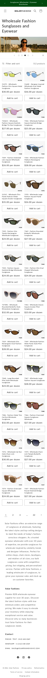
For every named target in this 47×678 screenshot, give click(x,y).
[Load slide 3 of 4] (25, 55)
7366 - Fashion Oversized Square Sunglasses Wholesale (34, 417)
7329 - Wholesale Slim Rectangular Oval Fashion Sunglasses (11, 344)
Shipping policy (24, 676)
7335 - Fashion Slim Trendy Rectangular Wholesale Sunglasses (10, 233)
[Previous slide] (14, 55)
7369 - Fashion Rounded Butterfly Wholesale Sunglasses (33, 233)
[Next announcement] (42, 3)
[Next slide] (33, 55)
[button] (5, 11)
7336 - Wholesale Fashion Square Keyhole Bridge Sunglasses (34, 123)
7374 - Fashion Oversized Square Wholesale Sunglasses (11, 491)
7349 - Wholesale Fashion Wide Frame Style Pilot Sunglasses (34, 344)
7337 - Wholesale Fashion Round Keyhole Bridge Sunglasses (34, 491)
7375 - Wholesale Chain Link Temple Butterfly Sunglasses (33, 454)
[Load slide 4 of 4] (28, 55)
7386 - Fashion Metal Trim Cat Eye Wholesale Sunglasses (12, 417)
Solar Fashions (14, 668)
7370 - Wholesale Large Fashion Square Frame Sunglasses (33, 196)
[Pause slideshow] (44, 55)
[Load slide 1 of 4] (18, 55)
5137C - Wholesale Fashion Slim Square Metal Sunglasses (12, 86)
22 (34, 515)
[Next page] (41, 515)
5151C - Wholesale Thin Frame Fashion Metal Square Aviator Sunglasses (12, 196)
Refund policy (39, 668)
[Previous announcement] (5, 3)
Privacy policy (27, 668)
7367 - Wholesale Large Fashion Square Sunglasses (34, 379)
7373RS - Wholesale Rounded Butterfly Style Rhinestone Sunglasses (11, 307)
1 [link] (6, 515)
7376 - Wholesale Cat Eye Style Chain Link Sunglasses (12, 454)
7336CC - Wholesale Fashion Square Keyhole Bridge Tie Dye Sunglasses (12, 123)
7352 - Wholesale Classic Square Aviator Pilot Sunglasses (33, 307)
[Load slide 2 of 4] (22, 55)
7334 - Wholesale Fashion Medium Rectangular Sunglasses (34, 160)
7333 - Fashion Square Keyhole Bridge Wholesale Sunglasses (12, 270)
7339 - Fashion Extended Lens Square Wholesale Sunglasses (11, 160)
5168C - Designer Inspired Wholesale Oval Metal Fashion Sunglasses (34, 86)
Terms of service (16, 672)
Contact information (32, 672)
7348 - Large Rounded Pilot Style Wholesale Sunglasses (10, 380)
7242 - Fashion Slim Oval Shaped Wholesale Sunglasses (34, 270)
